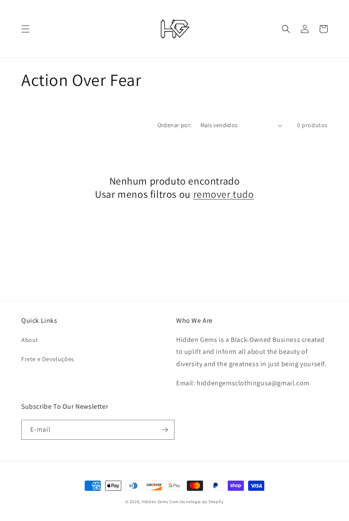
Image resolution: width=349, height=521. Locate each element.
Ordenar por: (174, 125)
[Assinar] (164, 430)
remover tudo (223, 194)
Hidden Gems (155, 501)
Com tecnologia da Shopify (196, 501)
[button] (25, 29)
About (29, 340)
